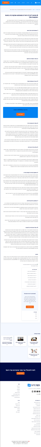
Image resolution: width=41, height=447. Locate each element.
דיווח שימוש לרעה (18, 443)
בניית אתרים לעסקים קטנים (35, 418)
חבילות (28, 2)
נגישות (14, 443)
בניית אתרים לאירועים (36, 412)
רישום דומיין (38, 405)
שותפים (18, 408)
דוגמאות (23, 2)
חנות (33, 9)
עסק (36, 316)
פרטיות (23, 443)
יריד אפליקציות (16, 395)
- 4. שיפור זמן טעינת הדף (32, 277)
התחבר (11, 2)
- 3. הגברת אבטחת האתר (32, 275)
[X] (37, 391)
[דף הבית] (31, 3)
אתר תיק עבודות (37, 416)
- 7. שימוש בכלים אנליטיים (32, 284)
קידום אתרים (38, 434)
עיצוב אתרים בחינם (37, 433)
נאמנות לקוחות (14, 189)
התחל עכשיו (20, 114)
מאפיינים (18, 389)
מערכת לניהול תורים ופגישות (35, 429)
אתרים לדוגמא (17, 392)
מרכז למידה (38, 9)
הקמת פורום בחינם (37, 424)
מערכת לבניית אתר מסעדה (35, 428)
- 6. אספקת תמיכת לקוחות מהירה (31, 281)
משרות (17, 407)
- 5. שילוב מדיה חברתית (32, 279)
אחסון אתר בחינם (37, 431)
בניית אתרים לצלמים (37, 410)
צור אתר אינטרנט (29, 306)
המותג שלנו (18, 412)
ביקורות (18, 390)
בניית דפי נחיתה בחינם (36, 407)
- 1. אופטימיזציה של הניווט (32, 271)
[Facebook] (39, 391)
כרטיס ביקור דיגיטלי (37, 420)
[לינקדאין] (35, 391)
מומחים (18, 410)
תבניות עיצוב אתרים (16, 394)
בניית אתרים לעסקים (37, 408)
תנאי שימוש (26, 443)
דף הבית (18, 386)
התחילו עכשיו (6, 2)
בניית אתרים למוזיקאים (36, 413)
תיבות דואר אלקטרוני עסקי (36, 421)
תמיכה (19, 2)
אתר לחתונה (38, 415)
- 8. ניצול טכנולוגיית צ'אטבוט (32, 286)
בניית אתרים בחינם (37, 402)
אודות (19, 402)
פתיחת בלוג (38, 423)
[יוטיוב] (32, 391)
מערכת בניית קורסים (37, 426)
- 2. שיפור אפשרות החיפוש (32, 273)
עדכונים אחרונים (17, 397)
